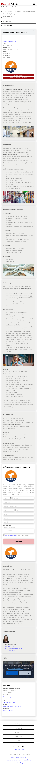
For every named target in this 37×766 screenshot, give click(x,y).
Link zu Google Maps (9, 697)
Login (8, 754)
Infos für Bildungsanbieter (18, 757)
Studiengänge (8, 11)
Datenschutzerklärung (11, 535)
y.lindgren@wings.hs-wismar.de (13, 648)
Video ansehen (13, 673)
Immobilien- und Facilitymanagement (25, 11)
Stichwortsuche (18, 732)
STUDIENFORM (7, 25)
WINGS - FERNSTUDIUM (10, 41)
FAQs (18, 741)
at (18, 746)
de (23, 746)
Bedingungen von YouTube (15, 668)
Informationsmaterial (10, 528)
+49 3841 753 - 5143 (11, 646)
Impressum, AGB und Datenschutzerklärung (18, 760)
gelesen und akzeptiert (17, 535)
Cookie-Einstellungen (18, 763)
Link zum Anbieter (18, 75)
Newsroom (18, 736)
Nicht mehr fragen (25, 673)
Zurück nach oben (18, 749)
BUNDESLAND (7, 21)
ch (14, 746)
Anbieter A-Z (18, 728)
